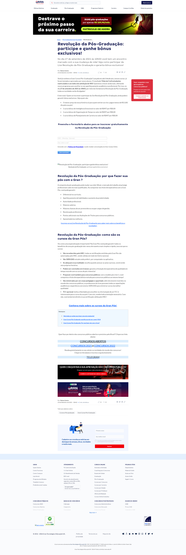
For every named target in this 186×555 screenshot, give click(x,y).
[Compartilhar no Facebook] (117, 72)
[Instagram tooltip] (139, 534)
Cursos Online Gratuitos (101, 496)
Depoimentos (129, 467)
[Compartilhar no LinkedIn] (122, 72)
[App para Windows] (123, 534)
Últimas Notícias (39, 8)
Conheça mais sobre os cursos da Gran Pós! (93, 305)
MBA (82, 8)
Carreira (113, 8)
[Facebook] (146, 534)
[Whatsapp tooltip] (142, 534)
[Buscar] (52, 3)
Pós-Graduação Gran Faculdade (72, 39)
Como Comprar (38, 473)
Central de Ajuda (70, 467)
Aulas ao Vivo (129, 473)
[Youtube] (136, 534)
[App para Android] (133, 534)
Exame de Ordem (99, 473)
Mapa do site (106, 534)
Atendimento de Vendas (72, 473)
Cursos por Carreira (100, 485)
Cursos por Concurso (100, 482)
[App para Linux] (126, 534)
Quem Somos (37, 467)
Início (59, 39)
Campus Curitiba (128, 8)
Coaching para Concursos (102, 470)
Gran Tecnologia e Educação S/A (78, 544)
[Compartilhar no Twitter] (119, 72)
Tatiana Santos (64, 71)
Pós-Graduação (69, 8)
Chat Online (69, 470)
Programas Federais (97, 8)
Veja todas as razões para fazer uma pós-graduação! (78, 316)
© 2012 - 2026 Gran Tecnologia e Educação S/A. (49, 534)
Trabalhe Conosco (38, 482)
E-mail (67, 476)
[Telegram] (152, 534)
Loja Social (36, 476)
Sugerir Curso (129, 479)
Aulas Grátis (129, 476)
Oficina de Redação (100, 494)
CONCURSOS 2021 (81, 345)
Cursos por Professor (100, 491)
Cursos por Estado (99, 488)
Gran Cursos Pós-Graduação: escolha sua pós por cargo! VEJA (82, 319)
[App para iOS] (130, 534)
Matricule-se (147, 3)
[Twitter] (149, 534)
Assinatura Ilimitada (100, 467)
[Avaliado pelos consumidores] (147, 521)
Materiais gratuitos (146, 8)
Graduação (54, 8)
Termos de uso (93, 534)
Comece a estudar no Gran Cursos (93, 374)
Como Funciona (38, 470)
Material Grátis (129, 470)
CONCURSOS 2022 (104, 345)
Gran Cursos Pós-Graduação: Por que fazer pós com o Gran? (81, 323)
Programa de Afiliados (39, 479)
